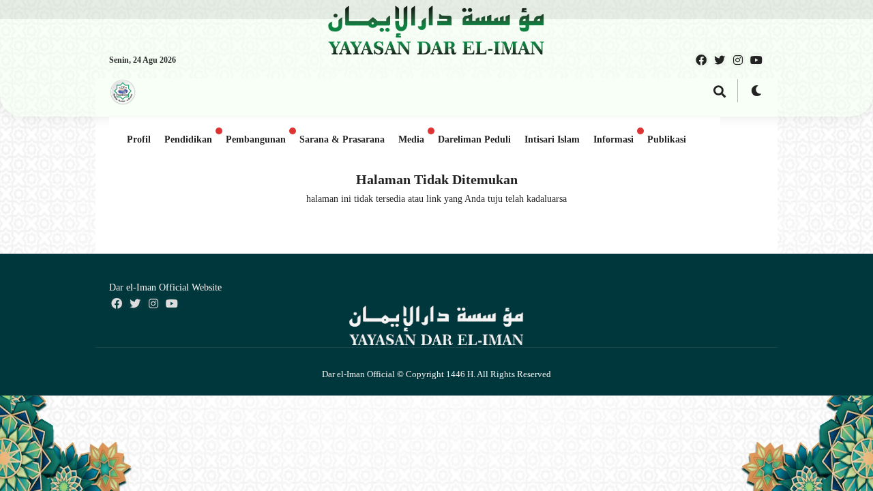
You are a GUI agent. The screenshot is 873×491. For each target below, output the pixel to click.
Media (411, 139)
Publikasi (666, 139)
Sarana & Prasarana (342, 139)
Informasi (613, 139)
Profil (139, 139)
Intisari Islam (552, 139)
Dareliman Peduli (474, 139)
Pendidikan (188, 139)
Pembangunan (256, 139)
